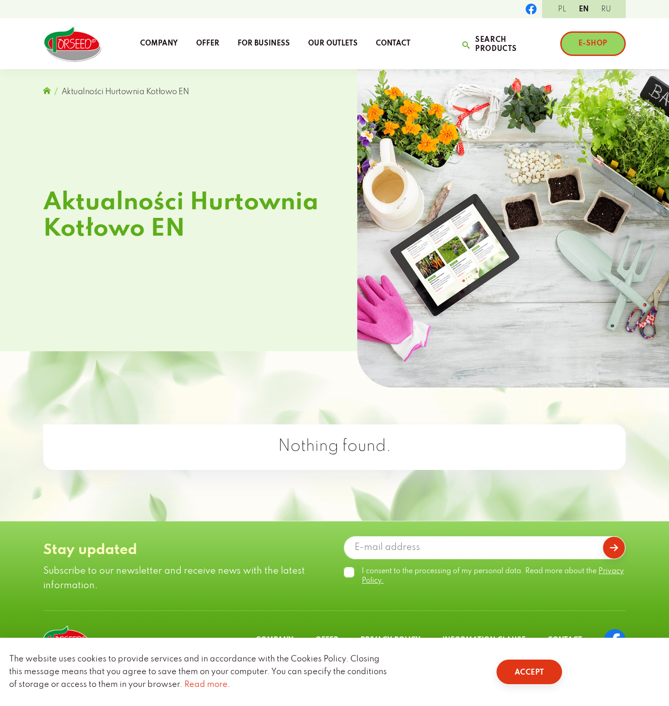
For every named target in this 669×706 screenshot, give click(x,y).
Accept (529, 672)
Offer (207, 43)
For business (264, 43)
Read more (206, 685)
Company (159, 43)
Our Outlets (333, 43)
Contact (393, 43)
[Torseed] (72, 43)
